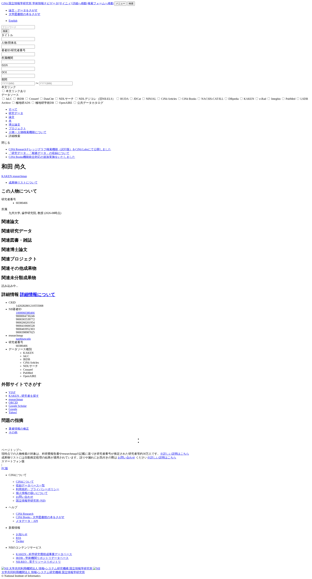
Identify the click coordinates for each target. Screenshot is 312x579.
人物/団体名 (9, 42)
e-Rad (263, 98)
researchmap (20, 176)
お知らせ (21, 534)
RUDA (124, 98)
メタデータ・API (27, 521)
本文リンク (8, 87)
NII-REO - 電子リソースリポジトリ (38, 561)
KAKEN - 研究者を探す (24, 395)
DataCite (49, 98)
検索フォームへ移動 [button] (101, 3)
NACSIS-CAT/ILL (212, 98)
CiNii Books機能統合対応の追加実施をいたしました (42, 156)
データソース (10, 94)
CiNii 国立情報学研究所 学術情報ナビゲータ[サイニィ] (36, 3)
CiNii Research (24, 513)
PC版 (4, 468)
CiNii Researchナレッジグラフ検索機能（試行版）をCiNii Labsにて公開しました (60, 149)
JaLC (9, 98)
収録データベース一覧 (30, 485)
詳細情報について (37, 294)
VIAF (12, 392)
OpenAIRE (65, 102)
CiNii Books (189, 98)
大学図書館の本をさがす (24, 14)
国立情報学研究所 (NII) (31, 500)
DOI (4, 72)
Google (13, 409)
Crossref (33, 98)
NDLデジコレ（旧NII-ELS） (97, 98)
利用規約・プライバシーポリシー (37, 489)
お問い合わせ (126, 457)
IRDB (20, 98)
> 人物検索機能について (30, 132)
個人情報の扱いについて (32, 493)
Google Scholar (18, 405)
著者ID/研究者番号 (13, 50)
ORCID (13, 402)
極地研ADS (23, 102)
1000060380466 (25, 312)
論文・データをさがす (23, 10)
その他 (13, 432)
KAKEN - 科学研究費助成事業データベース (44, 554)
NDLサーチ (66, 98)
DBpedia (233, 98)
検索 (131, 3)
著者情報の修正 (19, 428)
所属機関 (7, 57)
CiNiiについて (25, 481)
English (13, 20)
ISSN (4, 65)
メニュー (120, 3)
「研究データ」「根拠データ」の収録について (39, 153)
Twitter (20, 541)
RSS (18, 537)
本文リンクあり (15, 91)
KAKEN (249, 98)
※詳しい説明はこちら (174, 453)
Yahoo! (13, 412)
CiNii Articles (168, 98)
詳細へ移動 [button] (79, 3)
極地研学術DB (45, 102)
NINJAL (151, 98)
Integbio (275, 98)
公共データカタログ (90, 102)
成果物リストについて (23, 182)
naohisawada (23, 338)
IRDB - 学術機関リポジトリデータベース (42, 558)
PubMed (290, 98)
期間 (4, 79)
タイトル (7, 35)
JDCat (137, 98)
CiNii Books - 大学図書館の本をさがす (40, 517)
